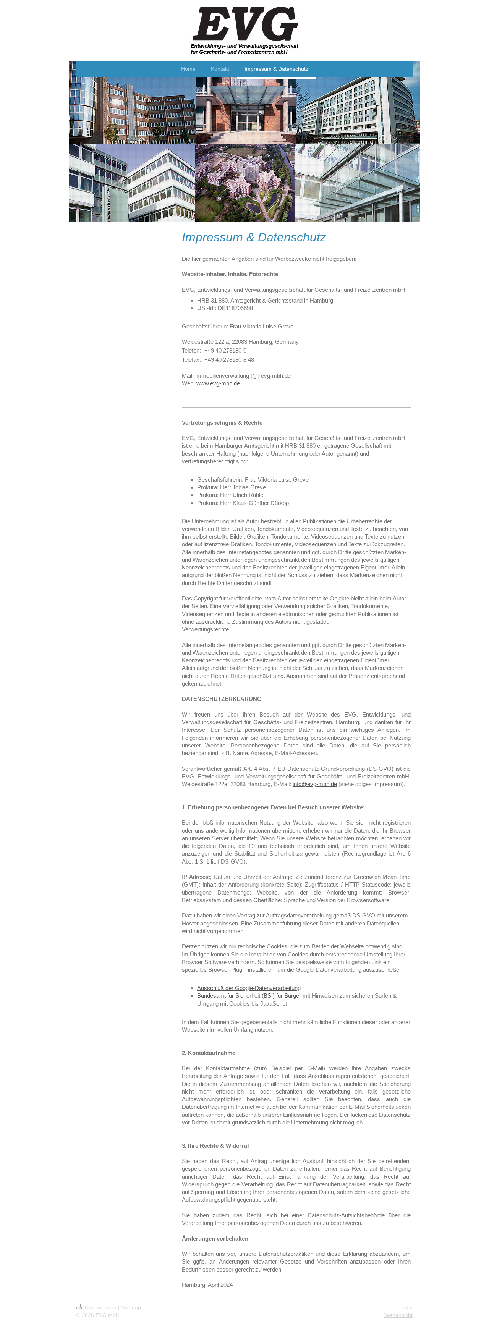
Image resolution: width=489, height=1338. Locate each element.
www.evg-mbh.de (218, 383)
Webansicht (398, 1315)
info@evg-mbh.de (315, 784)
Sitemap (131, 1307)
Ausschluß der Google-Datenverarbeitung (249, 988)
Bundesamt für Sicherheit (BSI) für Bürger (249, 995)
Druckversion (100, 1307)
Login (406, 1307)
